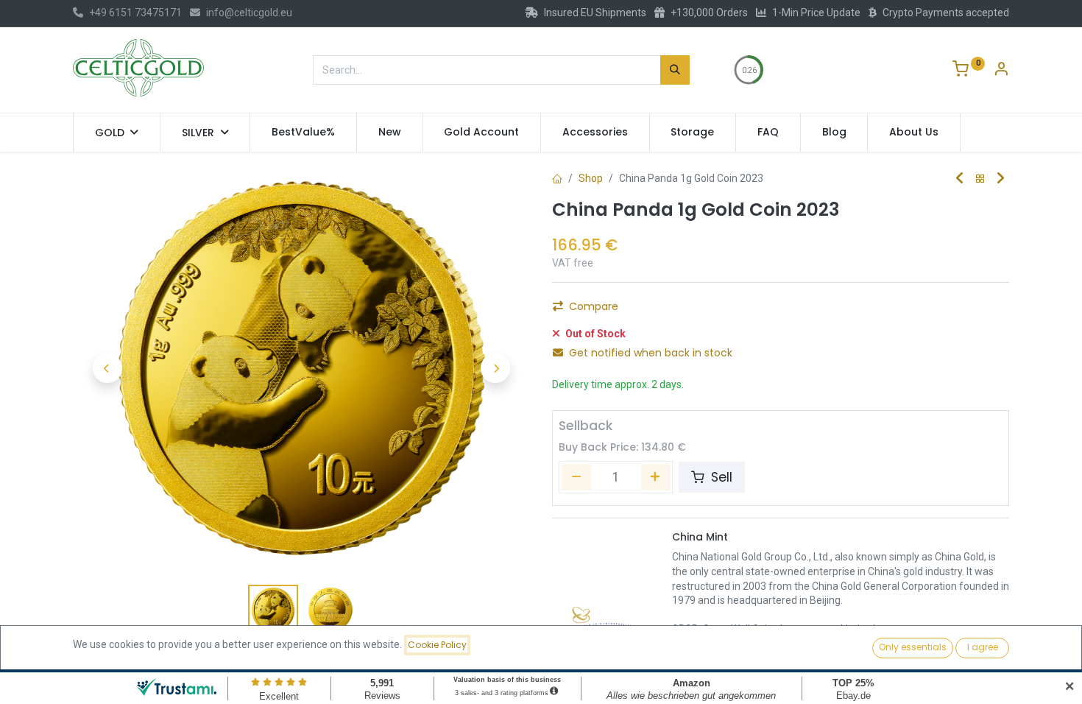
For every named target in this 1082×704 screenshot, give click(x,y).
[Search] (675, 70)
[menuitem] (303, 132)
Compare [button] (593, 306)
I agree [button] (982, 647)
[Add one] (656, 477)
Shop (591, 178)
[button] (107, 368)
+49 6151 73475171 (135, 12)
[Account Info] (1001, 71)
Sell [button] (719, 477)
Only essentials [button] (913, 647)
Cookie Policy (437, 644)
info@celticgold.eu (249, 12)
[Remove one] (576, 477)
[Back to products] (980, 179)
